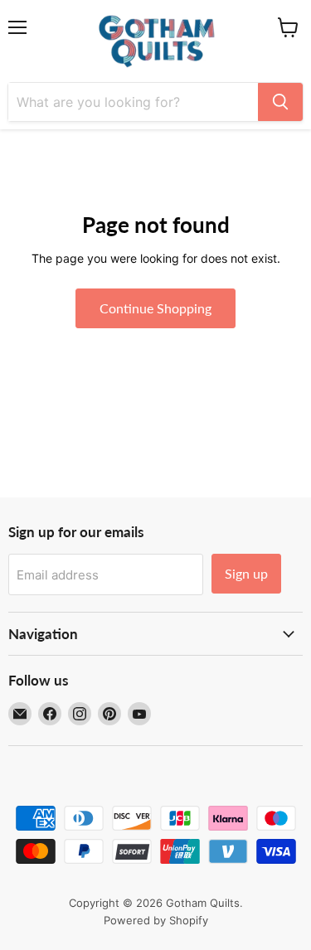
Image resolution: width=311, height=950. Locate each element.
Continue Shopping (155, 308)
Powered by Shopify (156, 920)
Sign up (246, 573)
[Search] (280, 102)
